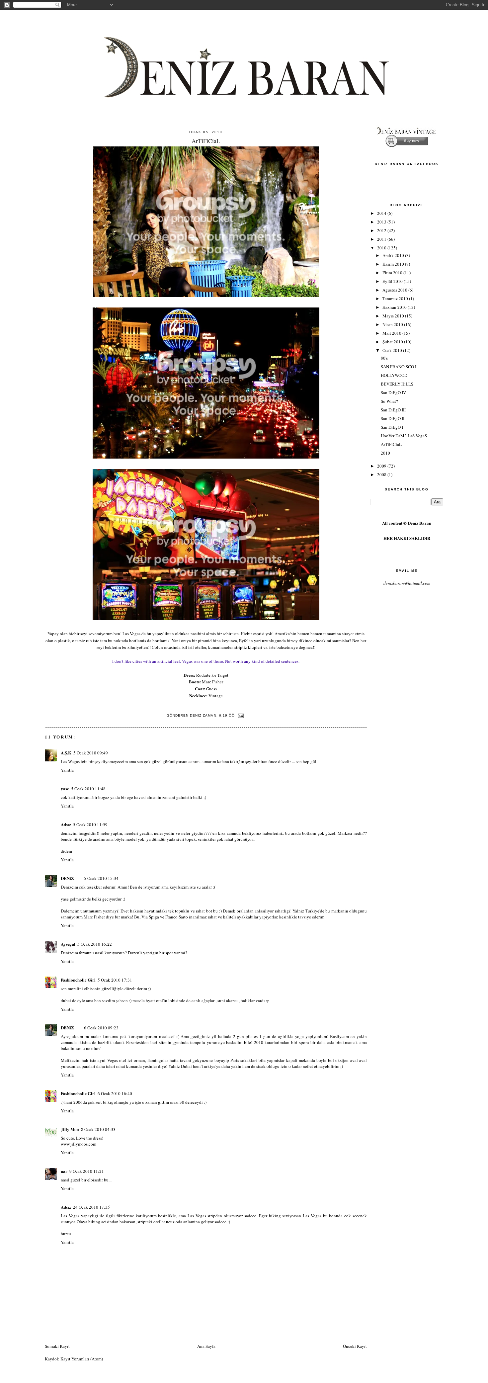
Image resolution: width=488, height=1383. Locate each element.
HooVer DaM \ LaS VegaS (404, 436)
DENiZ (67, 878)
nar (64, 1171)
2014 (382, 213)
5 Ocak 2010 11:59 (90, 824)
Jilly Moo (70, 1129)
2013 (382, 222)
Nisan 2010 (393, 324)
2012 (382, 230)
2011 (382, 239)
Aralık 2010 (393, 255)
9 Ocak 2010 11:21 (86, 1171)
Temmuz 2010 (395, 299)
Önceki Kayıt (355, 1346)
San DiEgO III (393, 410)
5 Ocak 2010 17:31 (115, 980)
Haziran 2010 (395, 307)
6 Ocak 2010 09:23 (101, 1028)
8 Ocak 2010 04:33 (98, 1129)
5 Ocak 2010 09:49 (90, 753)
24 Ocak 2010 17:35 (91, 1207)
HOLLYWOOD (394, 375)
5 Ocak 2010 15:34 (101, 878)
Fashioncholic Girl (78, 980)
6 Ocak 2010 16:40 (115, 1093)
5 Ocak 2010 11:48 (88, 789)
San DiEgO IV (393, 392)
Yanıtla (67, 770)
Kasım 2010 (393, 264)
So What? (389, 401)
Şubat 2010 (393, 342)
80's (384, 358)
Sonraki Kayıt (57, 1346)
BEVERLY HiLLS (397, 384)
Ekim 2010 (392, 273)
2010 (382, 248)
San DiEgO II (392, 418)
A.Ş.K (66, 752)
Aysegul (68, 944)
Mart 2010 (392, 333)
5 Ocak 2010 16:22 (94, 944)
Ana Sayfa (206, 1346)
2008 (382, 474)
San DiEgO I (392, 427)
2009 (382, 466)
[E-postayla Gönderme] (240, 715)
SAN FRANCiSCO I (398, 367)
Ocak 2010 (392, 350)
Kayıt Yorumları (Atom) (81, 1359)
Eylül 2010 (393, 281)
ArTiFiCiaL (391, 444)
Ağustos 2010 (395, 290)
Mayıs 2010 (393, 316)
